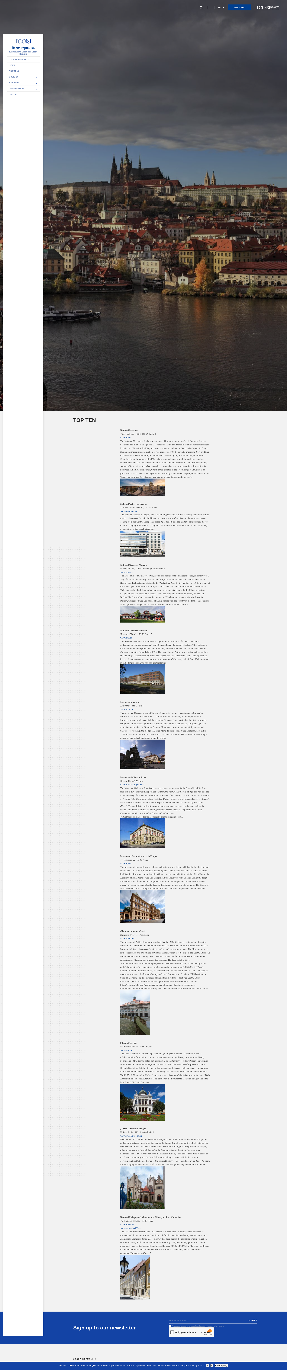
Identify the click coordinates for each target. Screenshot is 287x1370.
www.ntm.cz (126, 637)
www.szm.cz (126, 1049)
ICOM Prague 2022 (19, 59)
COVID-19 (14, 77)
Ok (207, 1365)
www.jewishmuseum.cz (131, 1135)
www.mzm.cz (126, 709)
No (212, 1365)
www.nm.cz (125, 437)
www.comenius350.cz (130, 1227)
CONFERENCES (17, 89)
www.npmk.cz (127, 1224)
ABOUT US (14, 71)
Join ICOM (239, 7)
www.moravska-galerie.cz (132, 784)
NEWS (12, 65)
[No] (283, 1365)
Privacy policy (221, 1365)
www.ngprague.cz (128, 510)
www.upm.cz (126, 863)
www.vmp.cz (126, 572)
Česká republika (23, 48)
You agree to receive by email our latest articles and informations (198, 1326)
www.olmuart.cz (128, 938)
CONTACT (14, 94)
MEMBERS (14, 83)
